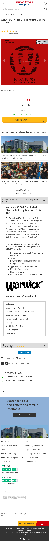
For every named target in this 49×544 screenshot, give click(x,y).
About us (5, 441)
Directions (5, 461)
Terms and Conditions (24, 531)
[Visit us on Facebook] (21, 539)
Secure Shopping (8, 453)
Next (44, 60)
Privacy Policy (25, 529)
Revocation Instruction (38, 529)
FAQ (3, 449)
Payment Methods (33, 449)
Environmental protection (12, 457)
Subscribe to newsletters (23, 415)
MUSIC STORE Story (9, 445)
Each (29, 104)
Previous (4, 60)
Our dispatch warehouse (35, 453)
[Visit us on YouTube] (29, 539)
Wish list (22, 358)
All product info (7, 91)
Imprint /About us (14, 529)
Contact (6, 529)
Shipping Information (34, 445)
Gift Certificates (31, 457)
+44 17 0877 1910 (23, 193)
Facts (27, 441)
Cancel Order (30, 461)
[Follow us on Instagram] (24, 539)
